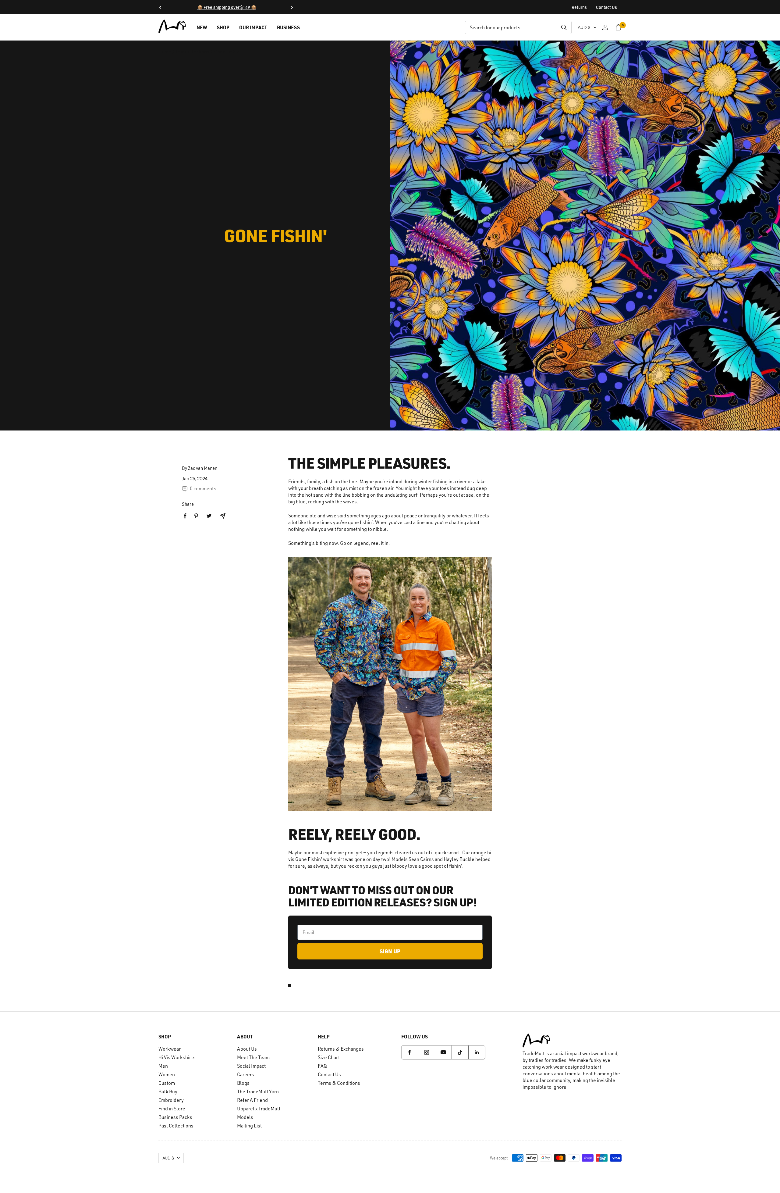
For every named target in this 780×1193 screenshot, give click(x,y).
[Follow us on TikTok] (460, 1052)
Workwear (169, 1049)
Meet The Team (253, 1057)
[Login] (605, 27)
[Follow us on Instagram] (426, 1052)
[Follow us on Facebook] (409, 1052)
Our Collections (192, 51)
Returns (579, 7)
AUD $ (584, 27)
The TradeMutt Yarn (258, 1091)
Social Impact (251, 1066)
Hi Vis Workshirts (177, 1057)
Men (163, 1066)
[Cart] (618, 27)
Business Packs (175, 1117)
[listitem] (185, 516)
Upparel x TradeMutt (258, 1108)
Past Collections (175, 1126)
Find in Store (171, 1108)
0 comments (203, 488)
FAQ (322, 1066)
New (202, 27)
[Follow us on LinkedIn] (476, 1052)
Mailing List (249, 1126)
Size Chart (329, 1057)
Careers (245, 1074)
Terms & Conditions (339, 1083)
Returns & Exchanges (341, 1049)
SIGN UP (390, 951)
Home (164, 51)
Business (288, 27)
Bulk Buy (167, 1091)
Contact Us (606, 7)
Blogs (243, 1083)
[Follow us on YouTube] (443, 1052)
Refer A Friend (252, 1100)
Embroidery (171, 1100)
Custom (166, 1083)
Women (166, 1074)
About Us (247, 1049)
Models (245, 1117)
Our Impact (253, 27)
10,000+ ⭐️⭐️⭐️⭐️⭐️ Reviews (227, 7)
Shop (223, 27)
